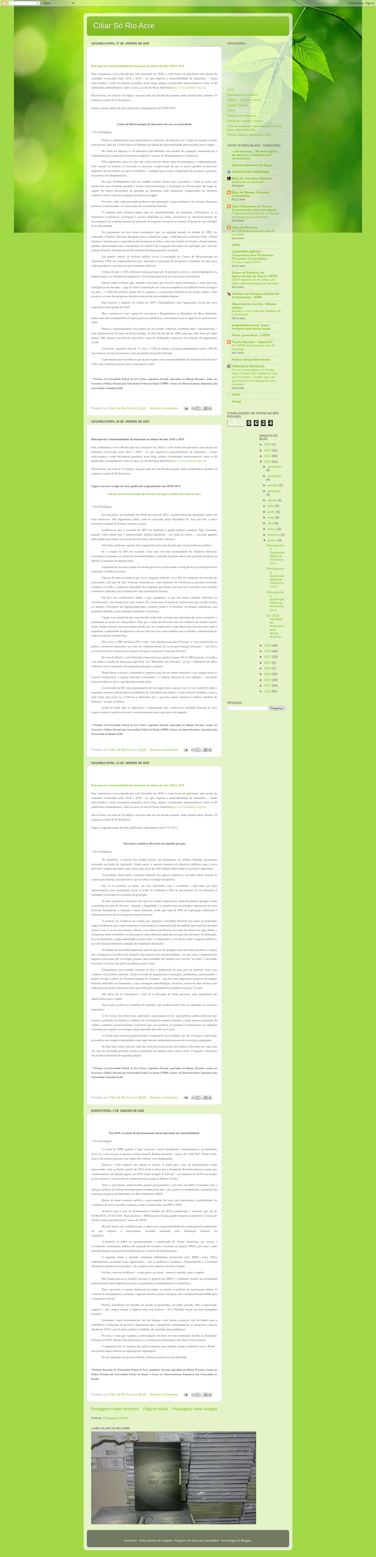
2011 (268, 691)
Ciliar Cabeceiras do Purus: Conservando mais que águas (254, 208)
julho (271, 506)
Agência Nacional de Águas (252, 165)
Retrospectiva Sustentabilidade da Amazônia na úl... (275, 577)
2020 (268, 461)
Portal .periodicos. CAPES (251, 335)
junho (272, 511)
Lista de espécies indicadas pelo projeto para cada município (254, 127)
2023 (268, 444)
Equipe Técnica (237, 105)
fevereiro (274, 534)
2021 (268, 456)
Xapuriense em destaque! (248, 182)
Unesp (236, 401)
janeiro (273, 540)
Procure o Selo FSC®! (246, 262)
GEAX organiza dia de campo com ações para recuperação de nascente (255, 281)
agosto (273, 500)
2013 (268, 680)
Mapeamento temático (242, 94)
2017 (268, 656)
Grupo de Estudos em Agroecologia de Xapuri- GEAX (254, 274)
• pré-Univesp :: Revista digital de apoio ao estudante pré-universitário (254, 155)
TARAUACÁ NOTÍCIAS (248, 366)
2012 (268, 685)
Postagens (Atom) (115, 1418)
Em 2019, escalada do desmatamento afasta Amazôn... (275, 626)
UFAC (236, 394)
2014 (268, 674)
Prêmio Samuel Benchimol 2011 (249, 134)
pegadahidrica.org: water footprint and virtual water (251, 327)
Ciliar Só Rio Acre (124, 25)
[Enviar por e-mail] (193, 408)
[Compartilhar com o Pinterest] (210, 408)
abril (271, 523)
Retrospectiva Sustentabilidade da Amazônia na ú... (275, 554)
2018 (268, 651)
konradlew (212, 1540)
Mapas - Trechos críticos (244, 100)
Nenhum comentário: (165, 408)
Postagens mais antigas (194, 1409)
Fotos (231, 110)
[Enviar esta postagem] (185, 408)
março (272, 529)
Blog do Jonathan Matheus (252, 178)
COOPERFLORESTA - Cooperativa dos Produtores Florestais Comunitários (253, 255)
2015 (268, 668)
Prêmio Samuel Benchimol (251, 359)
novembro (275, 476)
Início (231, 89)
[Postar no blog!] (197, 408)
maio (271, 517)
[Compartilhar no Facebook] (206, 408)
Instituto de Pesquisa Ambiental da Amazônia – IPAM (255, 295)
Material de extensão (241, 115)
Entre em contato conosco (245, 121)
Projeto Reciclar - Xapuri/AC (252, 342)
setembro (274, 491)
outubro (273, 485)
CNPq (236, 245)
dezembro (275, 466)
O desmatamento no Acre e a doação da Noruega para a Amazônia (255, 215)
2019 (268, 645)
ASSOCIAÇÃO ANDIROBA (250, 172)
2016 (268, 662)
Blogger (246, 1540)
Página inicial (155, 1409)
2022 (268, 450)
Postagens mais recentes (115, 1409)
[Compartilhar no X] (202, 408)
